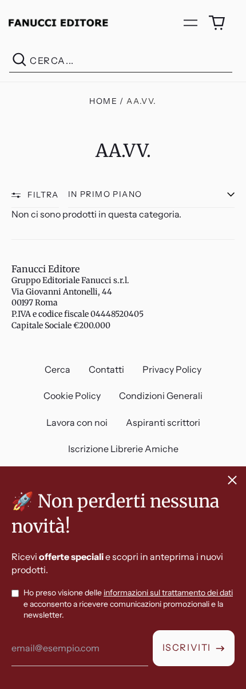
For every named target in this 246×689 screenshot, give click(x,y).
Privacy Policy (171, 369)
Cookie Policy (72, 395)
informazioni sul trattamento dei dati (168, 592)
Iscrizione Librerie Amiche (123, 448)
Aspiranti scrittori (163, 422)
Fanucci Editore (45, 269)
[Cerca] (19, 60)
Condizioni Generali (161, 395)
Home (103, 101)
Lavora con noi (77, 422)
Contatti (106, 369)
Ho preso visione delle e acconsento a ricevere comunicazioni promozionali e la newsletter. (128, 603)
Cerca (57, 369)
